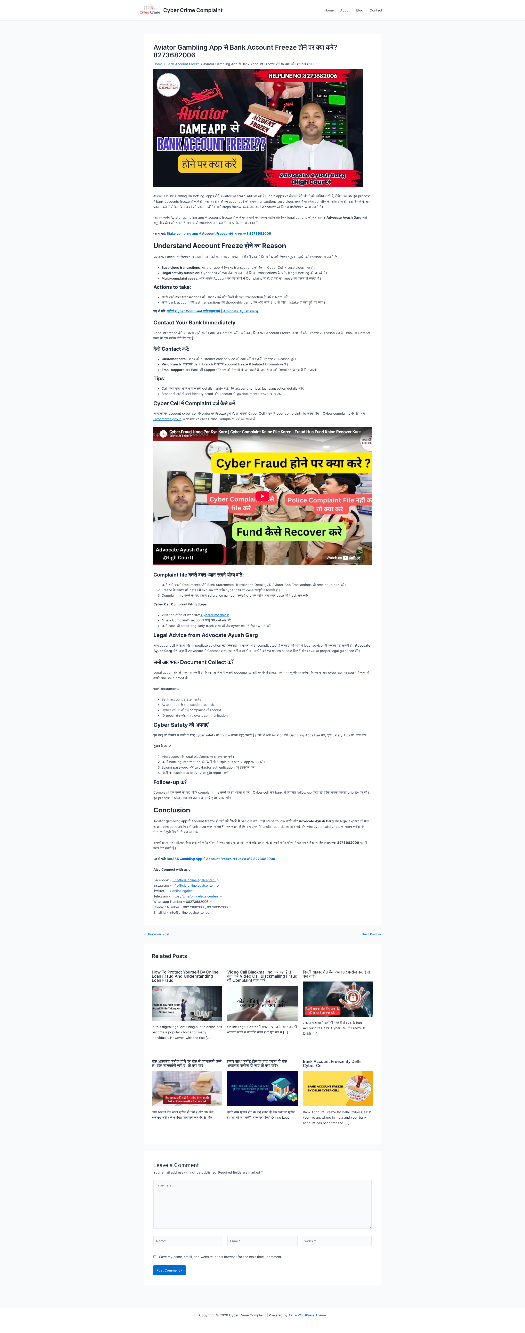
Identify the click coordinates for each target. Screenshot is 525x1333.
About (345, 10)
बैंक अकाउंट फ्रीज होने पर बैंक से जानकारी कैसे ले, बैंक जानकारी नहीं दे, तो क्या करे (186, 1063)
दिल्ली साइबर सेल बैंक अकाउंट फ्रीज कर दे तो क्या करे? (336, 974)
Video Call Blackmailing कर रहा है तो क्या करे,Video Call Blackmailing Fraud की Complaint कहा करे (262, 976)
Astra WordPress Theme (307, 1315)
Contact (376, 10)
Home (329, 10)
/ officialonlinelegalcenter (194, 880)
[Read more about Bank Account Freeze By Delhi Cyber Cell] (338, 1088)
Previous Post (156, 934)
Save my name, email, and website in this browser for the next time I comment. (220, 1257)
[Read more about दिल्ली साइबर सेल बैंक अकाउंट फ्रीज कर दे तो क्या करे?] (338, 999)
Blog (359, 10)
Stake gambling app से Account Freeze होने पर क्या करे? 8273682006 (218, 233)
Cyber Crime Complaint (193, 10)
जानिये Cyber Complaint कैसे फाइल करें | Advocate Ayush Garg (213, 311)
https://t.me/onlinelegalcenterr (194, 896)
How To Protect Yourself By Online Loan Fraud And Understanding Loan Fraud (185, 976)
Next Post (371, 934)
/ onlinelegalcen (182, 891)
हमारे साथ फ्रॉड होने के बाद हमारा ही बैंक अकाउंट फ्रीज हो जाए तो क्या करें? (257, 1063)
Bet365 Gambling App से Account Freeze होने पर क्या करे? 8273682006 (221, 859)
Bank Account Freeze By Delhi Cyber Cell (332, 1063)
